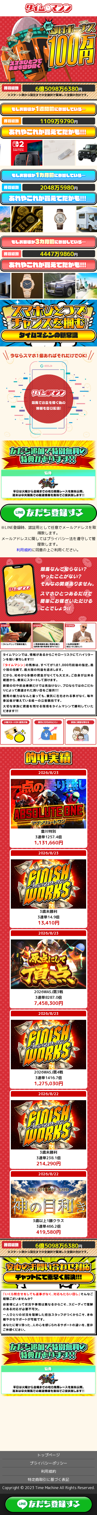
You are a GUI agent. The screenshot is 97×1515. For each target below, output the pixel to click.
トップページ (48, 1455)
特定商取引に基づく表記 (48, 1479)
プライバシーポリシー (48, 1463)
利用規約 (24, 549)
